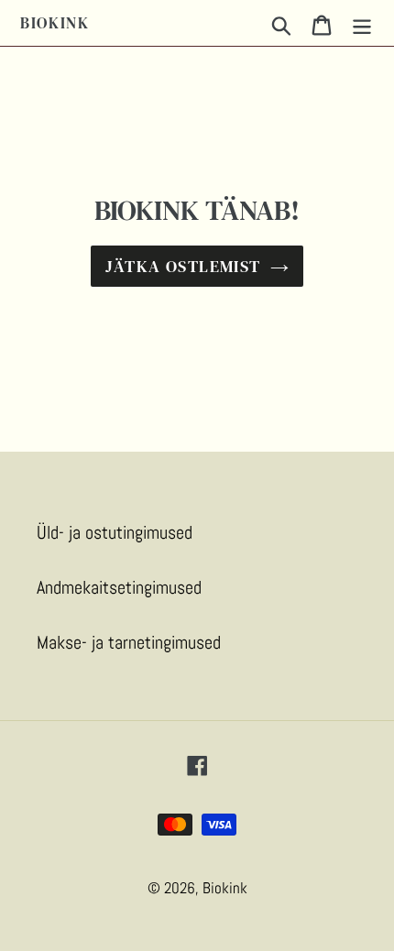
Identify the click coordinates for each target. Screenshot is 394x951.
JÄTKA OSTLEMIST (183, 266)
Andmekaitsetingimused (119, 587)
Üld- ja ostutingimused (114, 532)
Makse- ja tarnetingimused (129, 642)
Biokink (55, 23)
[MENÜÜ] (362, 23)
